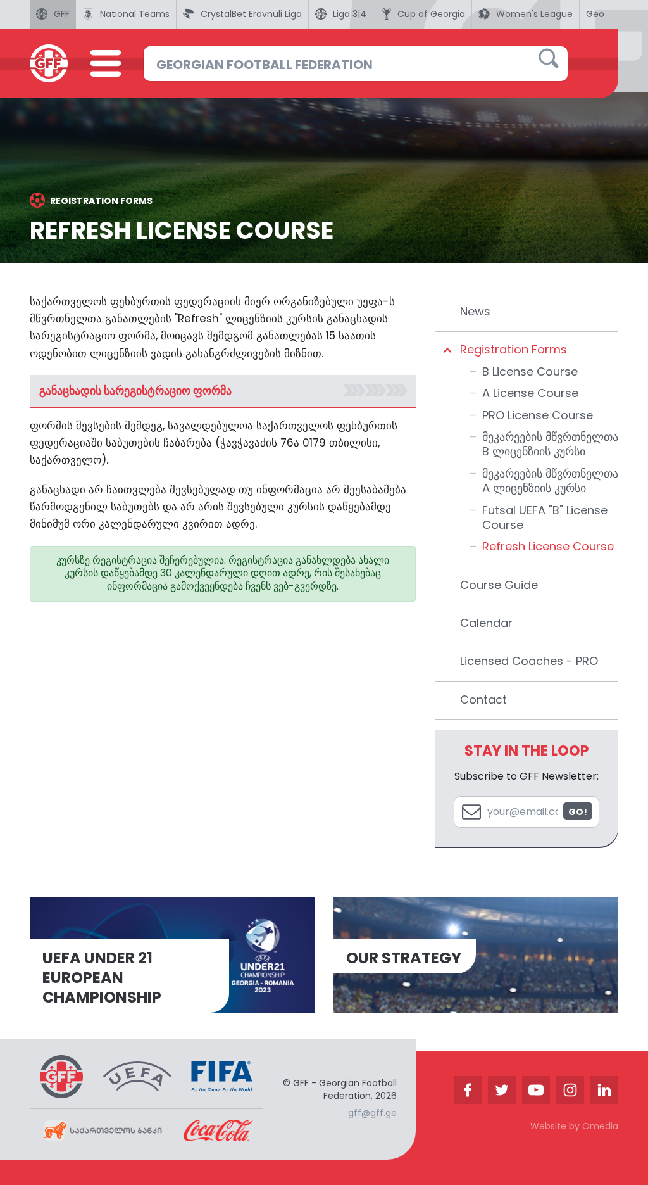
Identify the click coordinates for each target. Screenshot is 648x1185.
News (475, 311)
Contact (483, 699)
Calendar (486, 623)
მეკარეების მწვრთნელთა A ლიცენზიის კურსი (550, 481)
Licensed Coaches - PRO (529, 661)
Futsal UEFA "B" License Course (545, 517)
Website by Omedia (574, 1126)
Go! (577, 812)
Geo (595, 14)
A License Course (530, 393)
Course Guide (499, 585)
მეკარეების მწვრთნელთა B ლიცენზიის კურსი (550, 444)
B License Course (530, 371)
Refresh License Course (548, 546)
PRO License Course (537, 415)
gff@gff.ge (372, 1112)
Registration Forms (513, 349)
